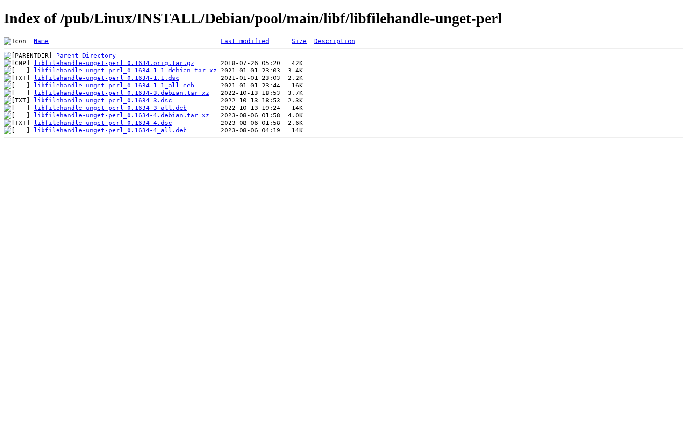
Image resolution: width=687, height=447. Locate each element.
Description (334, 40)
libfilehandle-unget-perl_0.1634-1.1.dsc (106, 77)
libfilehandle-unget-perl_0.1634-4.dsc (103, 122)
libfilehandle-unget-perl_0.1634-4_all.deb (110, 130)
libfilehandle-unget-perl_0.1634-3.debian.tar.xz (121, 92)
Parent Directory (86, 55)
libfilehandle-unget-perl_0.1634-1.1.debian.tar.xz (125, 70)
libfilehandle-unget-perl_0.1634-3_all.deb (110, 107)
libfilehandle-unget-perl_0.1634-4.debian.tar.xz (121, 115)
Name (41, 40)
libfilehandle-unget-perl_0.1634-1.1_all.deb (114, 85)
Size (299, 40)
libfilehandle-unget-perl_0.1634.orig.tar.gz (114, 62)
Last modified (245, 40)
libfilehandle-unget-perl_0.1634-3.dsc (103, 100)
